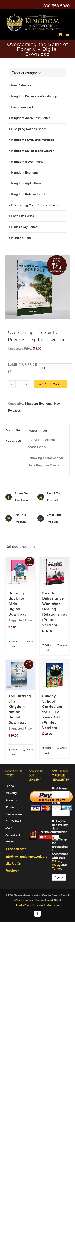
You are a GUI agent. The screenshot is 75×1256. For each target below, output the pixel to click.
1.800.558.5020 (55, 5)
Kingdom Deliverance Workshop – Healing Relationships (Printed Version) (54, 609)
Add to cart (50, 384)
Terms (56, 868)
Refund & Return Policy (47, 905)
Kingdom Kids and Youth (29, 194)
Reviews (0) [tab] (13, 441)
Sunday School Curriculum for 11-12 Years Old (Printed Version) (52, 712)
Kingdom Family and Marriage (32, 140)
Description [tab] (13, 430)
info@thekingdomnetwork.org (26, 856)
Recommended (22, 107)
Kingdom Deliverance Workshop (34, 96)
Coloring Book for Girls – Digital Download (17, 603)
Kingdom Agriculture (26, 183)
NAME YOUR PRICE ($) (22, 368)
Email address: (58, 804)
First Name (59, 788)
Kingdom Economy (38, 403)
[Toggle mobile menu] (68, 34)
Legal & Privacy (24, 905)
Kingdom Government (27, 161)
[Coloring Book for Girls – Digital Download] (20, 572)
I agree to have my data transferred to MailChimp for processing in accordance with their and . (60, 844)
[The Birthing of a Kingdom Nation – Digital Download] (20, 675)
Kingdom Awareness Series (30, 118)
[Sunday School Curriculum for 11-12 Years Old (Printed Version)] (54, 675)
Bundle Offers (21, 238)
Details (29, 641)
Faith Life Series (22, 216)
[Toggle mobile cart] (60, 34)
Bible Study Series (24, 227)
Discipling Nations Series (29, 129)
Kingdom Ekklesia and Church (32, 151)
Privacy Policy (57, 863)
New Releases (21, 85)
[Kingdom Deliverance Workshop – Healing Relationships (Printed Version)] (54, 572)
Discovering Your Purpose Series (34, 205)
